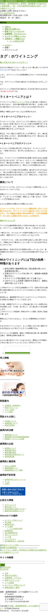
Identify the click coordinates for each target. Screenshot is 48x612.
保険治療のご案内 (12, 588)
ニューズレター (10, 539)
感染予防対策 (9, 425)
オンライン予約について (14, 520)
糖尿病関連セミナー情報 (14, 470)
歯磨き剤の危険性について (14, 511)
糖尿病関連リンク (11, 468)
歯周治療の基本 (10, 452)
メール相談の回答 (16, 41)
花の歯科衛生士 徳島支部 (14, 541)
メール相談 (9, 412)
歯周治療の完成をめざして (14, 454)
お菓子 (7, 484)
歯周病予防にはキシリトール (15, 479)
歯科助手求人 (9, 524)
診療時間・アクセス (13, 578)
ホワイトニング (20, 102)
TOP (6, 573)
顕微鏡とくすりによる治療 (14, 439)
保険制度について (11, 423)
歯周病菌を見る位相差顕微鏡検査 (17, 437)
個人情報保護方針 (11, 533)
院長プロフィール (11, 408)
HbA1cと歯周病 (10, 466)
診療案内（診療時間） (13, 405)
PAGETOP (4, 569)
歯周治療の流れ (10, 450)
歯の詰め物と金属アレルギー (15, 509)
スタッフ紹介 (9, 410)
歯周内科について (11, 435)
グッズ (7, 482)
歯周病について (10, 448)
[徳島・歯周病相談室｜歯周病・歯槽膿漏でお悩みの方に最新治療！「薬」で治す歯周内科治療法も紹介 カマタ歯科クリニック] (24, 8)
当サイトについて (11, 535)
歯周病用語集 (9, 456)
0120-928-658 (9, 13)
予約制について (10, 421)
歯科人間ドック (10, 507)
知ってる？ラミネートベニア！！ (14, 62)
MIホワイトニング (7, 221)
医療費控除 (9, 531)
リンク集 (8, 537)
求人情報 (8, 522)
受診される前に (11, 575)
